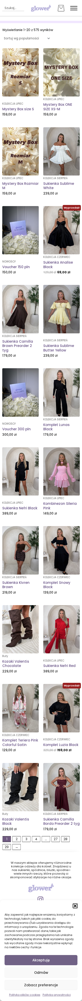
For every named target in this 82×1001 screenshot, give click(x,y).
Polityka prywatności (57, 995)
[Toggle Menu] (73, 8)
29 (7, 847)
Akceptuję (41, 960)
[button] (75, 906)
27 (56, 839)
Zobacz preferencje (41, 985)
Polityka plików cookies (24, 995)
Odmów (41, 972)
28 (65, 839)
